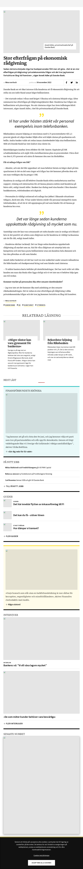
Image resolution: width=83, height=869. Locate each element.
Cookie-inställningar (41, 855)
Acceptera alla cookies (41, 863)
